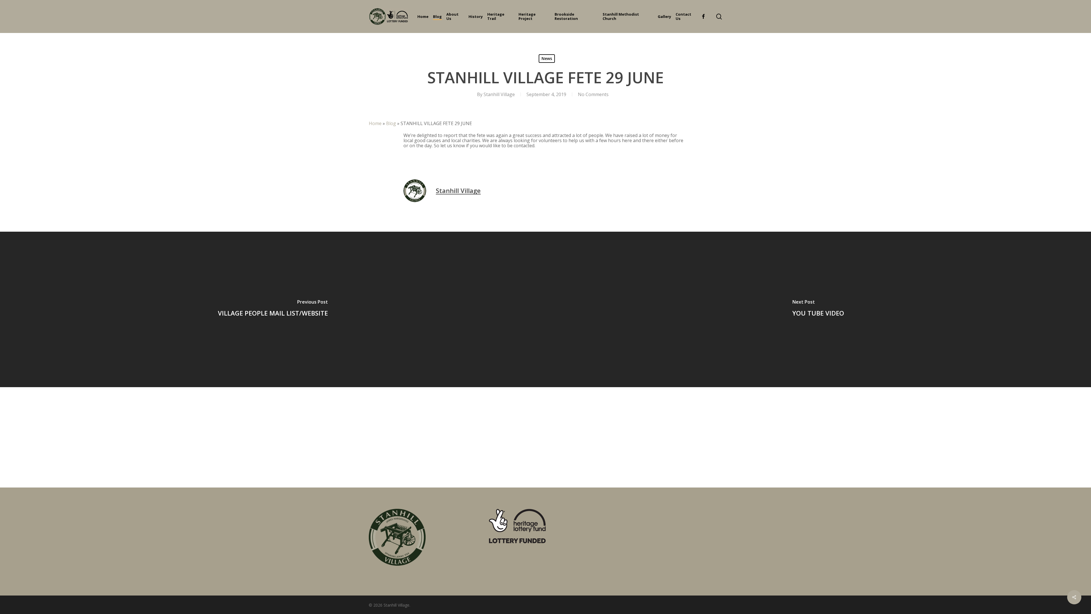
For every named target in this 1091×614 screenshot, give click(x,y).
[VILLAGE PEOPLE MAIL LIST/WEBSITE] (273, 309)
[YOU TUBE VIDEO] (818, 309)
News (547, 58)
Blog (391, 123)
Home (375, 123)
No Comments (593, 94)
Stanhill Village (499, 94)
